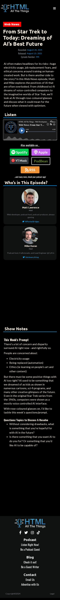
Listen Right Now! (30, 545)
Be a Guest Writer (30, 567)
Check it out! (30, 562)
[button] (54, 8)
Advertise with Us (30, 584)
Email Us (30, 579)
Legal (52, 593)
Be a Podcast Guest (30, 549)
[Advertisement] (30, 293)
